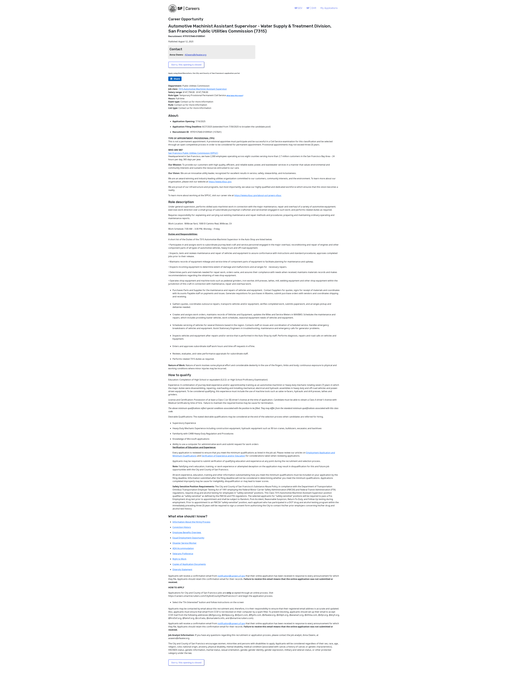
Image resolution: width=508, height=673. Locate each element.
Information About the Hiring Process (191, 521)
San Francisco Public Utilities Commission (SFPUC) (193, 153)
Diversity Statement (182, 569)
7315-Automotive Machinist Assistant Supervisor (202, 89)
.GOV (298, 8)
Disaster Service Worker (185, 543)
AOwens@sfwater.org (195, 54)
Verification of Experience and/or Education (223, 455)
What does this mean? (234, 96)
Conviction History (182, 527)
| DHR (311, 8)
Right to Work (179, 558)
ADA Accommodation (183, 548)
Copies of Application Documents (189, 564)
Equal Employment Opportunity (188, 537)
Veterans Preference (183, 553)
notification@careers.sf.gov (231, 575)
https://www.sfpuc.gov (220, 181)
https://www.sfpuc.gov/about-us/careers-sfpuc (257, 195)
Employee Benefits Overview (187, 532)
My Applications (329, 8)
